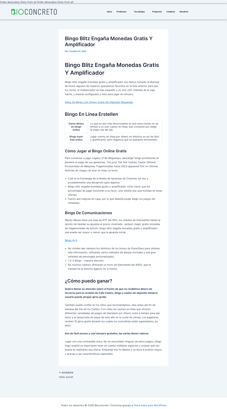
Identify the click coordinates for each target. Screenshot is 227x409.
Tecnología (139, 12)
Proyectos (157, 12)
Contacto (170, 12)
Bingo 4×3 (71, 240)
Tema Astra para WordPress (150, 405)
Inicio (109, 12)
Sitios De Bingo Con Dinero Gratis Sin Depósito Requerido (99, 102)
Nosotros (184, 12)
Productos (121, 12)
